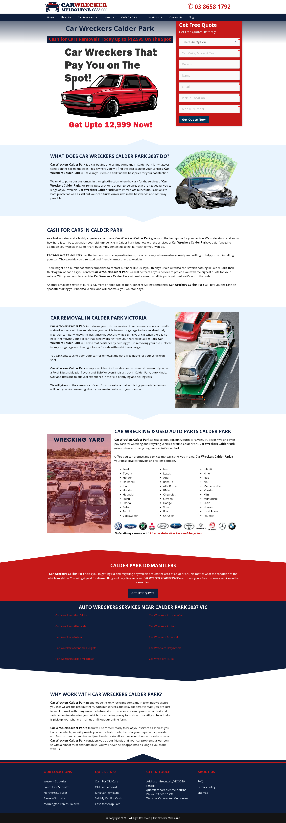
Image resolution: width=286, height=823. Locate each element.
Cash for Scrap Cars (107, 804)
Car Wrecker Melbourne (166, 818)
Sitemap (203, 793)
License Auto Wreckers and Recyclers (175, 533)
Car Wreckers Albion (162, 626)
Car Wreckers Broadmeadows (74, 659)
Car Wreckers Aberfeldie (71, 615)
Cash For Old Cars (106, 781)
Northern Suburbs (56, 793)
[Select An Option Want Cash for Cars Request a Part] (209, 42)
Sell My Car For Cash (108, 798)
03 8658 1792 (213, 6)
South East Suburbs (57, 787)
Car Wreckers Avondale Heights (75, 648)
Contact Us (175, 17)
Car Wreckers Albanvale (70, 626)
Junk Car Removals (107, 793)
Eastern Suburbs (55, 798)
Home (50, 17)
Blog (191, 17)
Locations (153, 17)
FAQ (200, 781)
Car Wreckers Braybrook (165, 648)
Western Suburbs (55, 781)
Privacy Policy (206, 787)
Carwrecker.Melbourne (173, 798)
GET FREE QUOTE (143, 593)
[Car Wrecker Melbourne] (76, 6)
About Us (66, 17)
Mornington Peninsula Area (62, 804)
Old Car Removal (106, 787)
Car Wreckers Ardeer (68, 637)
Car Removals (86, 17)
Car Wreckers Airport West (166, 615)
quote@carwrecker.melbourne (166, 790)
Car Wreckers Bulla (161, 659)
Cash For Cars (129, 17)
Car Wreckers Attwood (163, 637)
